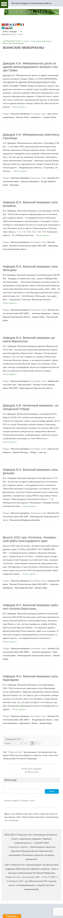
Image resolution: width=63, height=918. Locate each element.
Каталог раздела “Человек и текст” (19, 800)
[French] (14, 24)
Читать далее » (19, 107)
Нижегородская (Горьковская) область (36, 388)
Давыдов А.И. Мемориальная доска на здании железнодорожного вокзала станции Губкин (30, 67)
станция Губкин (49, 117)
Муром (35, 723)
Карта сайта (33, 772)
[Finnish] (11, 24)
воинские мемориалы (29, 181)
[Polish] (7, 27)
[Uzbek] (11, 27)
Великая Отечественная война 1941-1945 (28, 246)
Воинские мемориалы (20, 114)
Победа (33, 452)
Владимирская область (42, 720)
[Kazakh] (3, 27)
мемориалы (36, 117)
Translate (19, 34)
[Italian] (22, 24)
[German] (18, 24)
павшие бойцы (38, 317)
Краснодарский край (24, 588)
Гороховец (14, 185)
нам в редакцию (11, 820)
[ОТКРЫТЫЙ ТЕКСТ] (31, 15)
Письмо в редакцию (32, 769)
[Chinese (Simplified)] (3, 24)
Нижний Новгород (20, 452)
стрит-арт (42, 452)
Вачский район (24, 385)
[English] (7, 24)
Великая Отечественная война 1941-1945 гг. (29, 584)
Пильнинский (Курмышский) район (25, 520)
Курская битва (22, 117)
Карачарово (24, 723)
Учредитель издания (18, 847)
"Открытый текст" (16, 752)
